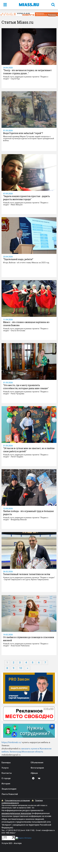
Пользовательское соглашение (17, 800)
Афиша (34, 773)
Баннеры (6, 762)
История (6, 783)
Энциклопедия (9, 789)
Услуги (5, 767)
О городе (6, 778)
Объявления (37, 762)
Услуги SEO (7, 843)
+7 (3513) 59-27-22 (13, 830)
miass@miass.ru (48, 830)
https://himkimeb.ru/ (11, 742)
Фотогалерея (37, 767)
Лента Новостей (10, 794)
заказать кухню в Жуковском (36, 748)
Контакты (7, 773)
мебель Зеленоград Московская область (22, 751)
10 (20, 668)
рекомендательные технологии (16, 813)
